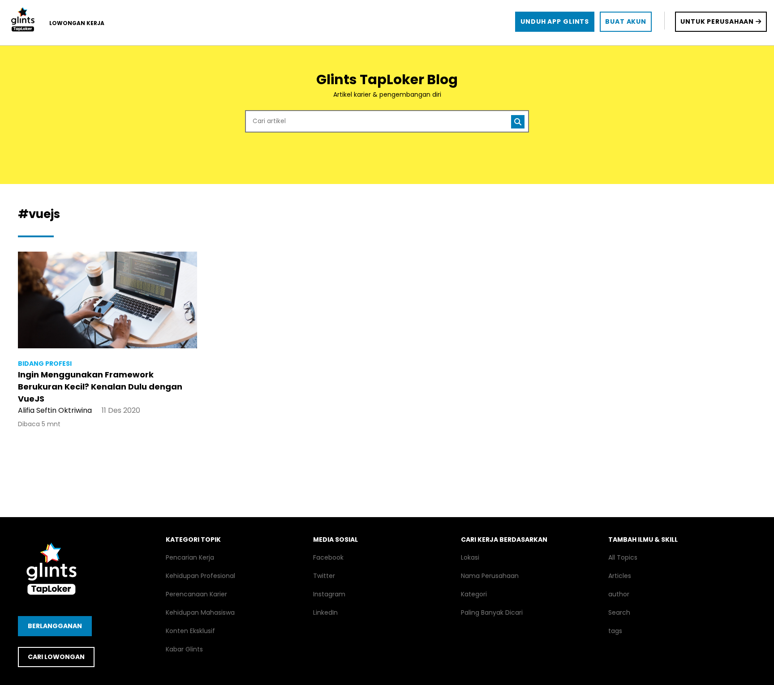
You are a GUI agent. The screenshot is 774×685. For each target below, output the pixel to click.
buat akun (625, 21)
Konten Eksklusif (190, 630)
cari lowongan (56, 656)
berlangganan (55, 625)
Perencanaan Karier (196, 594)
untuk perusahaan (718, 21)
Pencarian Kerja (190, 557)
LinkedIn (325, 612)
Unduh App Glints (554, 21)
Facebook (328, 557)
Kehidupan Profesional (200, 575)
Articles (619, 575)
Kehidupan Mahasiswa (200, 612)
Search (619, 612)
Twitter (324, 575)
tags (615, 630)
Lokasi (470, 557)
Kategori (474, 594)
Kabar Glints (184, 649)
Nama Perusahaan (490, 575)
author (618, 594)
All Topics (622, 557)
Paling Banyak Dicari (492, 612)
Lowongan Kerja (76, 23)
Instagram (329, 594)
